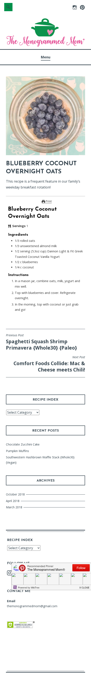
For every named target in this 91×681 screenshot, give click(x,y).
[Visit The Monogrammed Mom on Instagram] (9, 574)
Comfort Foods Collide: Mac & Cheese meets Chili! (49, 364)
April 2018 (12, 501)
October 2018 (15, 494)
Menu (45, 57)
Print (48, 201)
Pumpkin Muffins (17, 451)
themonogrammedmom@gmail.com (32, 606)
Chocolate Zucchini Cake (23, 444)
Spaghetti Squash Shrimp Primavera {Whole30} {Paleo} (41, 342)
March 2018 (14, 507)
